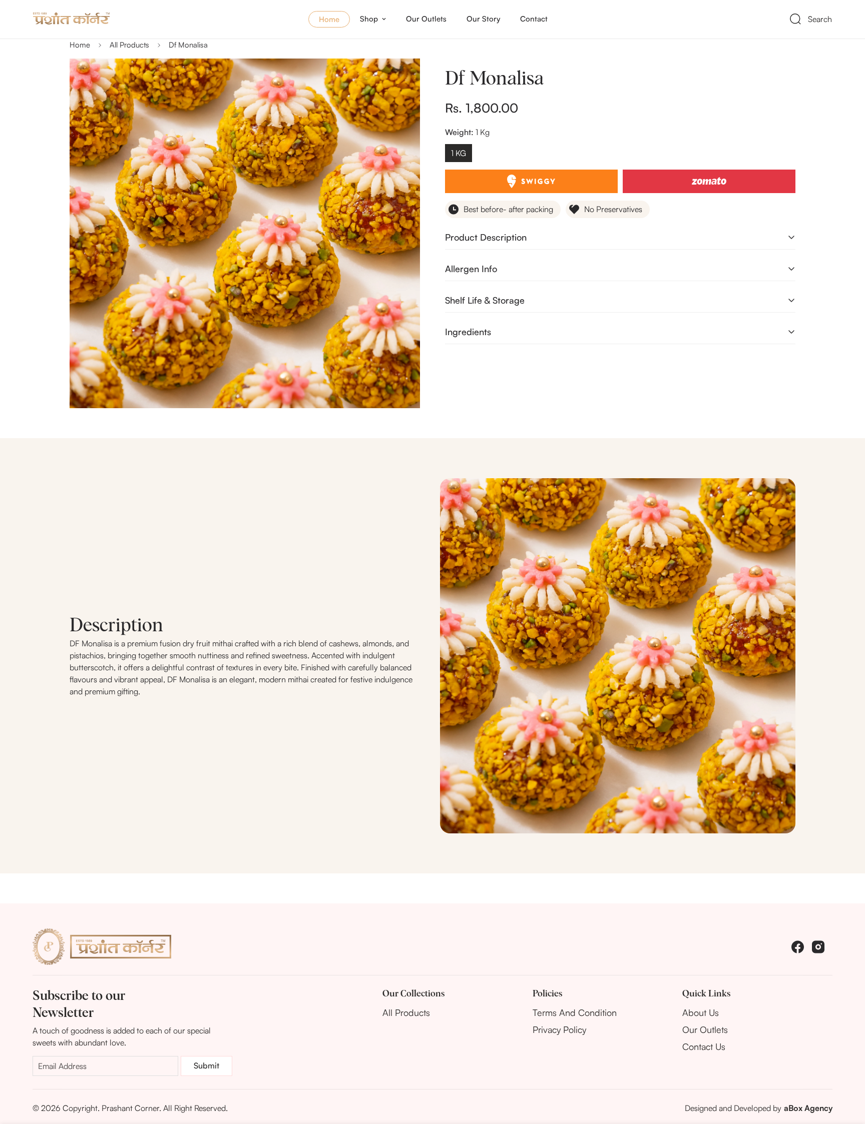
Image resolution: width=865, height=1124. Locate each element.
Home (329, 19)
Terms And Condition (575, 1012)
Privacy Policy (559, 1029)
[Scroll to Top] (845, 1069)
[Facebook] (797, 946)
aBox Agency (808, 1108)
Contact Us (703, 1046)
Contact (534, 19)
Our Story (483, 19)
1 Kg (458, 153)
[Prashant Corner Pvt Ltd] (98, 19)
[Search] (795, 19)
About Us (700, 1012)
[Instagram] (818, 946)
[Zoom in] (398, 80)
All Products (129, 45)
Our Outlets (426, 19)
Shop (369, 19)
